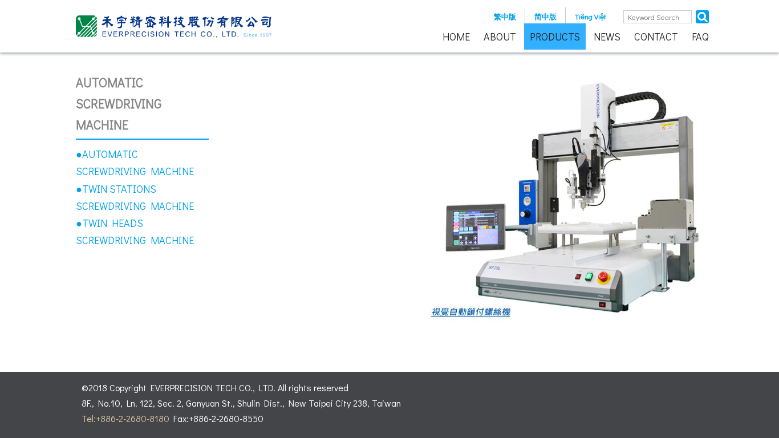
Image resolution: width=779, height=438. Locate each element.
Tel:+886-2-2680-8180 (125, 418)
